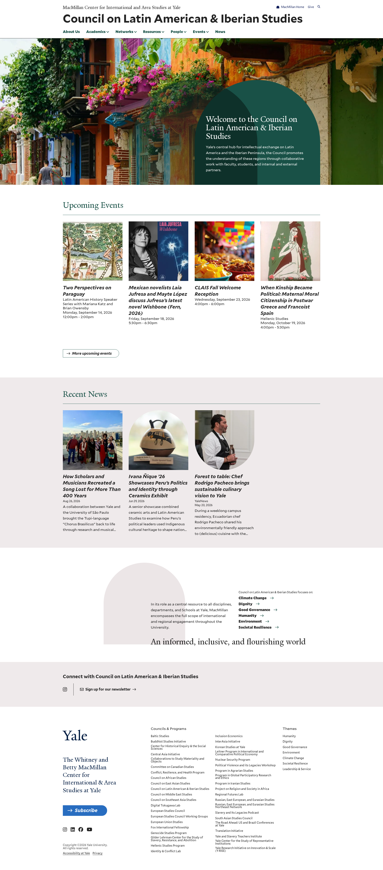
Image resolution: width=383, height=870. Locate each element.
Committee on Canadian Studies (172, 767)
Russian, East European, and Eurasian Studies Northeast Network (244, 806)
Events (199, 31)
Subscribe (86, 810)
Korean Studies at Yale (230, 747)
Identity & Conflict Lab (166, 851)
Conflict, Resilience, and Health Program (177, 772)
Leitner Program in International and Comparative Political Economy (239, 753)
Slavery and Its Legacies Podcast (237, 812)
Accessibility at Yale (76, 853)
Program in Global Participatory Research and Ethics (243, 776)
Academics (96, 31)
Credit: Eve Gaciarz (241, 412)
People (177, 31)
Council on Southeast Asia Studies (173, 800)
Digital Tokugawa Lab (165, 805)
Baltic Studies (160, 736)
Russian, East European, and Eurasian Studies (244, 800)
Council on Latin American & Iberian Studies (180, 789)
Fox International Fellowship (170, 827)
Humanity (248, 615)
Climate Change (253, 598)
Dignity (245, 604)
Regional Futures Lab (229, 794)
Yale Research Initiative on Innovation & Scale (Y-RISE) (245, 849)
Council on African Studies (168, 778)
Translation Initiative (229, 831)
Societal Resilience (255, 627)
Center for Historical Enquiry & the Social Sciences (178, 747)
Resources (152, 31)
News (220, 31)
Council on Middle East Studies (171, 794)
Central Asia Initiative (165, 754)
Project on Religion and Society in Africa (242, 789)
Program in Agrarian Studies (234, 770)
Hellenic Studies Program (168, 845)
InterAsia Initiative (227, 741)
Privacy (98, 853)
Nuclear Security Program (232, 760)
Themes (290, 728)
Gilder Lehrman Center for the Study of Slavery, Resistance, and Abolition (177, 839)
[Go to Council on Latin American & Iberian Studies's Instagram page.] (65, 689)
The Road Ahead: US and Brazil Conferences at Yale (244, 824)
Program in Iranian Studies (232, 783)
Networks (124, 31)
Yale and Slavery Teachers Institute (238, 836)
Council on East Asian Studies (170, 783)
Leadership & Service (297, 769)
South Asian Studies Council (234, 818)
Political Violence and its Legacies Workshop (245, 765)
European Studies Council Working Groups (179, 816)
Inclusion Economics (229, 736)
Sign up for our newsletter (108, 689)
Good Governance (254, 610)
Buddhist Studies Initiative (168, 741)
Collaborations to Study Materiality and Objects (177, 760)
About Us (71, 31)
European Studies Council (168, 811)
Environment (250, 621)
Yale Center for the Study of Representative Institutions (244, 842)
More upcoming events (92, 353)
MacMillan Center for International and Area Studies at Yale (122, 7)
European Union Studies (167, 822)
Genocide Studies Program (169, 833)
